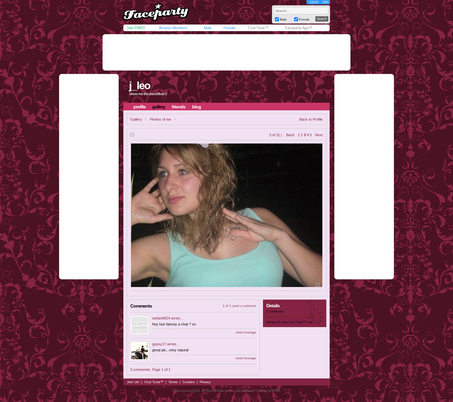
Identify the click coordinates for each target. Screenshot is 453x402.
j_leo (139, 85)
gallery (158, 106)
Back (290, 135)
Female (229, 28)
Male (208, 28)
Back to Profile (311, 119)
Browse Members (173, 28)
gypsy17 (159, 344)
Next (319, 135)
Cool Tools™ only (301, 322)
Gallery (136, 119)
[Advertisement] (226, 52)
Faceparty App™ (298, 28)
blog (196, 106)
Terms (172, 382)
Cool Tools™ (258, 28)
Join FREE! (136, 28)
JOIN (325, 2)
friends (178, 106)
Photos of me (160, 119)
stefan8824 (161, 318)
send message (246, 332)
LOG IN (313, 2)
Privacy (205, 382)
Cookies (188, 382)
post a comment (244, 306)
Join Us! (133, 382)
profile (139, 106)
